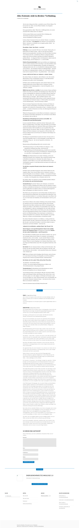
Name (24, 448)
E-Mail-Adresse (25, 452)
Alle (26, 283)
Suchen (78, 1)
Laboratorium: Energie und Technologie (34, 283)
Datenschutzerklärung (27, 503)
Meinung (41, 283)
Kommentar (25, 437)
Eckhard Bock (26, 18)
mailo (24, 295)
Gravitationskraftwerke (63, 497)
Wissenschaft (45, 283)
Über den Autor (26, 498)
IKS (39, 7)
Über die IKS (25, 495)
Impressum (25, 501)
